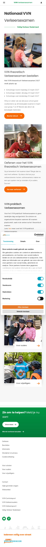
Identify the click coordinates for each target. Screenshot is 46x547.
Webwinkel (6, 490)
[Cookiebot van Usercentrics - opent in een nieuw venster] (34, 235)
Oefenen (5, 441)
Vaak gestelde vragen (10, 486)
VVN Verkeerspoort (9, 506)
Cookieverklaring (8, 457)
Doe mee (9, 424)
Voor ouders (6, 469)
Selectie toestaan (23, 311)
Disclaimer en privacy (10, 453)
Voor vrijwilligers (8, 473)
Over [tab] (38, 241)
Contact (5, 482)
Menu (4, 2)
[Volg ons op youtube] (4, 518)
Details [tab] (23, 241)
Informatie (6, 449)
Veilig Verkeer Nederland (11, 510)
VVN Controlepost (9, 498)
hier (10, 228)
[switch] (40, 285)
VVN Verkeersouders (9, 502)
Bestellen (5, 445)
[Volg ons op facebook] (9, 518)
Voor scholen (7, 465)
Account (41, 2)
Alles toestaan (23, 307)
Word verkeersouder (11, 432)
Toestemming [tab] (8, 241)
